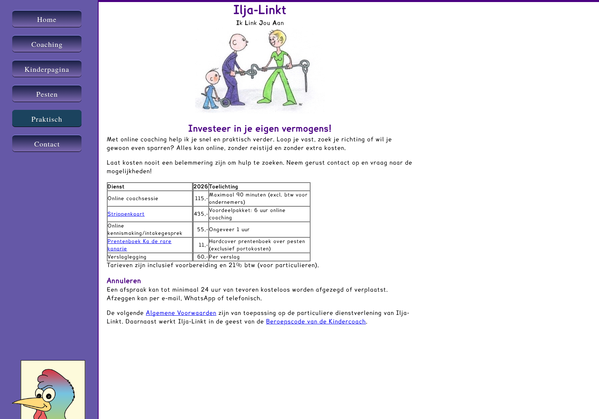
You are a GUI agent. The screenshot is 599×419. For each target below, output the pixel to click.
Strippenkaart (126, 214)
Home (47, 19)
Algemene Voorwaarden (181, 313)
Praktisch (46, 119)
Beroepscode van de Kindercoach (316, 322)
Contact (47, 144)
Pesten (47, 94)
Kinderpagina (46, 69)
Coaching (47, 44)
